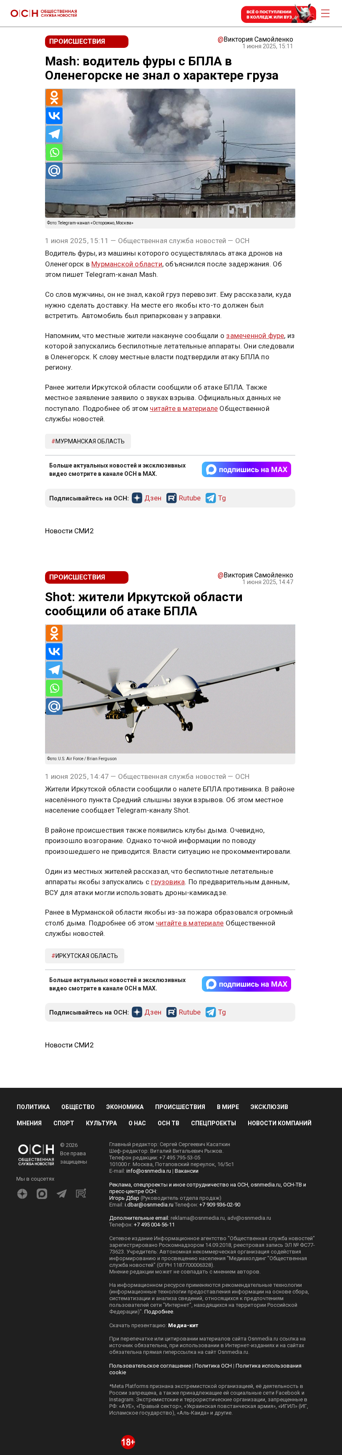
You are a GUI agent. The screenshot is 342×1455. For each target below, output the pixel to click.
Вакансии (187, 1171)
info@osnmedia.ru (148, 1171)
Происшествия (180, 1107)
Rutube (190, 498)
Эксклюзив (269, 1107)
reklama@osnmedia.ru (198, 1218)
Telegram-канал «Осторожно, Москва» (95, 223)
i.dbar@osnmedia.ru (149, 1204)
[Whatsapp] (54, 152)
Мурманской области (126, 264)
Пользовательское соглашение (150, 1366)
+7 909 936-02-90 (219, 1204)
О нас (137, 1123)
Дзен (152, 498)
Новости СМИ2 (69, 531)
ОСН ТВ (168, 1123)
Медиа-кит (183, 1325)
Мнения (29, 1123)
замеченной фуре (255, 335)
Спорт (63, 1123)
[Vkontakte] (54, 115)
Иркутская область (86, 956)
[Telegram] (54, 134)
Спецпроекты (213, 1123)
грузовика (168, 882)
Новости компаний (280, 1123)
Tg (222, 498)
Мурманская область (90, 441)
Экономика (124, 1107)
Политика (33, 1107)
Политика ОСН (213, 1366)
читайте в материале (184, 408)
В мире (228, 1107)
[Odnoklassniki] (54, 97)
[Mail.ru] (54, 170)
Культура (101, 1123)
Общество (78, 1107)
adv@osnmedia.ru (249, 1218)
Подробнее (158, 1311)
